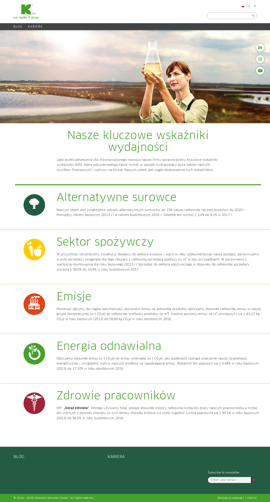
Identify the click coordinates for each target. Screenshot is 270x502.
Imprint (252, 498)
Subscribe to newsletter (224, 472)
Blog (253, 14)
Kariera (35, 26)
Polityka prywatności (231, 498)
